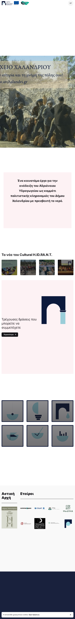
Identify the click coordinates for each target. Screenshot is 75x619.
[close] (70, 614)
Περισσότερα (9, 334)
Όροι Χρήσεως (34, 615)
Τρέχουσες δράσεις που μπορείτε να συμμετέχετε (19, 323)
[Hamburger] (70, 3)
